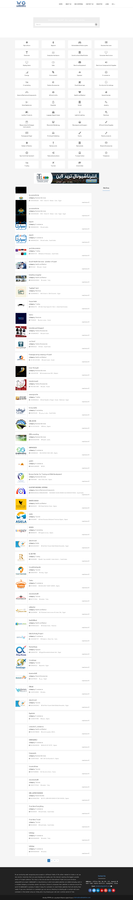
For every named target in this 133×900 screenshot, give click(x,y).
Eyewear (79, 75)
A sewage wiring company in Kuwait (40, 354)
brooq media (33, 408)
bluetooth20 (33, 673)
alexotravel (33, 540)
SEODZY (31, 527)
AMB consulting (34, 434)
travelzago (32, 660)
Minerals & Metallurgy (53, 125)
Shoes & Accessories (106, 146)
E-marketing (26, 85)
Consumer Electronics (106, 55)
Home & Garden (106, 95)
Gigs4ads (32, 713)
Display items (27, 65)
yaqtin (31, 461)
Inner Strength (34, 368)
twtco (31, 315)
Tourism (53, 166)
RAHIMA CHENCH (34, 500)
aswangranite (33, 394)
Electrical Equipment (80, 65)
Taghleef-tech (34, 288)
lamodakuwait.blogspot (36, 328)
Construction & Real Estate (80, 55)
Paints (80, 136)
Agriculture (26, 45)
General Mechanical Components (26, 95)
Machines (106, 115)
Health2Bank (33, 620)
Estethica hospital (35, 275)
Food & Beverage (80, 85)
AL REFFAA (32, 554)
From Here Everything (36, 806)
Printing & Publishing (53, 136)
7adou (31, 580)
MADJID (31, 686)
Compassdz (32, 753)
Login (107, 4)
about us (68, 4)
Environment (53, 75)
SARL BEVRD (32, 421)
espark (31, 221)
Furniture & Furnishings (106, 85)
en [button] (113, 4)
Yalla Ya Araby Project (36, 633)
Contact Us (89, 4)
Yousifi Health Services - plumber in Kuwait (43, 261)
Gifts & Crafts (53, 95)
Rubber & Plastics (27, 146)
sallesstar (32, 607)
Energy (27, 75)
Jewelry (106, 105)
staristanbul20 (34, 594)
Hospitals (53, 105)
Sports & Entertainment (27, 156)
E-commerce (106, 75)
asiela (31, 514)
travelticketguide (35, 567)
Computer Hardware (53, 55)
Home (61, 4)
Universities (79, 166)
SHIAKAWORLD (33, 740)
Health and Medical (79, 95)
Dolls (53, 65)
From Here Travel (34, 819)
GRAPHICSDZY (33, 447)
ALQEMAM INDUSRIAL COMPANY (38, 487)
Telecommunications (53, 156)
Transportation (79, 156)
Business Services (106, 45)
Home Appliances (27, 105)
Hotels (80, 105)
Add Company (78, 4)
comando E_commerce (36, 726)
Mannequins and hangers (79, 125)
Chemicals (27, 55)
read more (85, 202)
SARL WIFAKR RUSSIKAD (36, 793)
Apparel (53, 45)
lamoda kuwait (33, 381)
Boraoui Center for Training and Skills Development (45, 474)
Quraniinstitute (34, 195)
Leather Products (27, 115)
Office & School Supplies (106, 125)
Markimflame (33, 647)
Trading (27, 166)
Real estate (79, 146)
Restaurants (53, 146)
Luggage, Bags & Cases (53, 115)
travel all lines (33, 766)
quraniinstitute (34, 208)
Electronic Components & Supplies (106, 65)
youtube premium (34, 248)
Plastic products (106, 136)
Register (99, 4)
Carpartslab (33, 301)
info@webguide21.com (103, 886)
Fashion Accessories (53, 85)
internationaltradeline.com (82, 897)
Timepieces (106, 156)
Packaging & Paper (26, 136)
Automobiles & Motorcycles (80, 45)
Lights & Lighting (80, 115)
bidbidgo (31, 833)
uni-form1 (32, 341)
